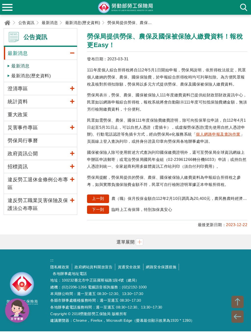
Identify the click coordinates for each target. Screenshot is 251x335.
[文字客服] (17, 310)
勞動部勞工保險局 (22, 290)
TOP (237, 302)
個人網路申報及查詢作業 (218, 134)
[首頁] (7, 22)
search (243, 7)
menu (7, 7)
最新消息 (20, 66)
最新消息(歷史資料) (31, 75)
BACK (237, 316)
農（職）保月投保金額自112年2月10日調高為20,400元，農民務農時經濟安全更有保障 (169, 198)
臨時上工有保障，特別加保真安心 (132, 209)
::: (52, 260)
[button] (125, 241)
